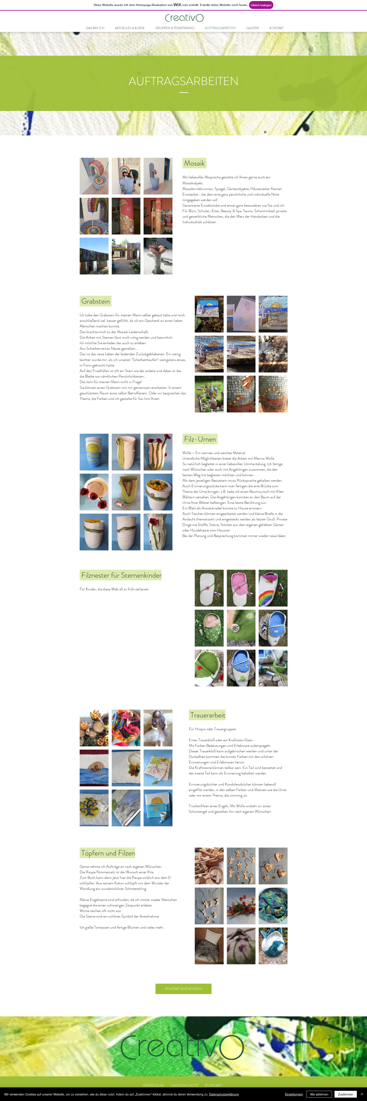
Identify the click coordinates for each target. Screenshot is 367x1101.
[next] (164, 218)
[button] (94, 176)
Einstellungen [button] (294, 1094)
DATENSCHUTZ (184, 1085)
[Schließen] (361, 1094)
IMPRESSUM (153, 1085)
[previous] (87, 218)
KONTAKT (210, 1085)
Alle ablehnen (319, 1094)
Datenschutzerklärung (224, 1094)
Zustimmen (345, 1094)
